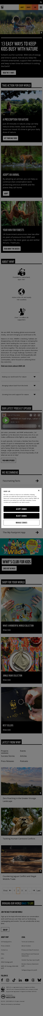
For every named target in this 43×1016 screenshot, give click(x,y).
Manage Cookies (21, 522)
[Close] (38, 490)
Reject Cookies (21, 515)
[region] (21, 508)
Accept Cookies (21, 509)
